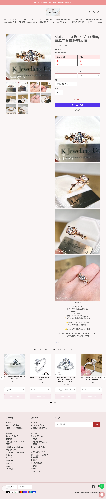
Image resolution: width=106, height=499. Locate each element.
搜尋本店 (9, 422)
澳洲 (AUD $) (24, 487)
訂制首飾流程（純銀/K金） (15, 447)
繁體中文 (11, 487)
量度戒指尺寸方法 (12, 436)
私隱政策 (9, 463)
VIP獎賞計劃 (10, 469)
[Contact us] (101, 486)
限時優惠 (9, 433)
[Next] (104, 378)
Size (56, 72)
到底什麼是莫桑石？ (13, 450)
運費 (63, 52)
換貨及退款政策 (11, 461)
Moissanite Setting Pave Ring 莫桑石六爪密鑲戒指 (91, 378)
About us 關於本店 (12, 425)
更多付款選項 (77, 110)
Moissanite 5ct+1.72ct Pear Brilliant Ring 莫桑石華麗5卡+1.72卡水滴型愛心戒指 (65, 379)
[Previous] (2, 378)
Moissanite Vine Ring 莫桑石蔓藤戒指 (40, 378)
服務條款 (9, 458)
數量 (56, 88)
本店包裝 (9, 439)
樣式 (79, 72)
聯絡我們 (9, 466)
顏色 (56, 80)
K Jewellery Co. (84, 492)
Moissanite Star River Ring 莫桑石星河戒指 (14, 377)
